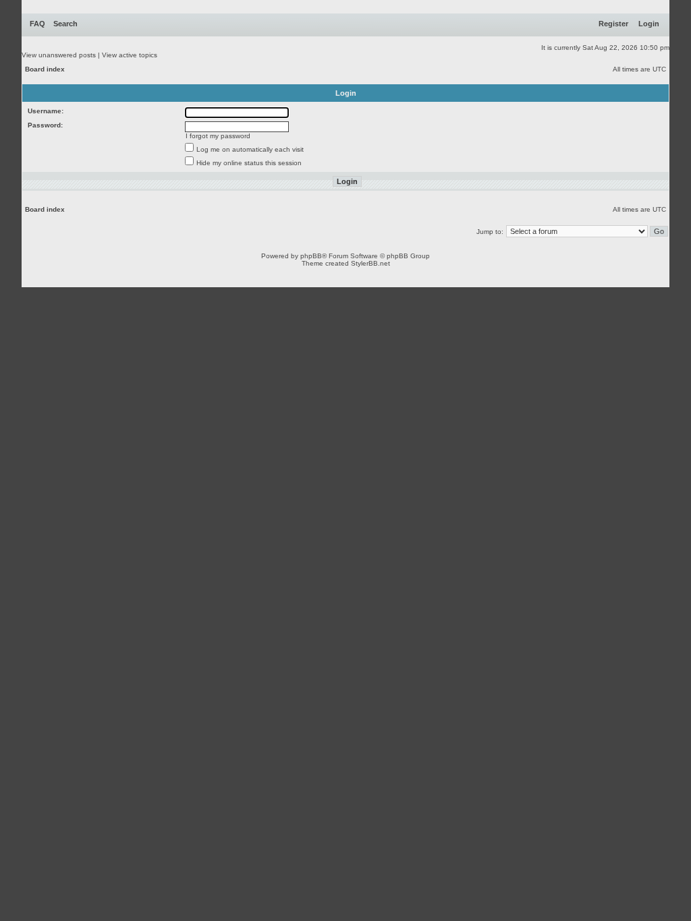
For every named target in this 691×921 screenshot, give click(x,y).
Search (65, 24)
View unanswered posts (59, 55)
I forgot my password (218, 136)
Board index (45, 69)
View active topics (129, 55)
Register (613, 24)
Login (648, 24)
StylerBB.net (370, 263)
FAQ (37, 24)
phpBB (311, 256)
